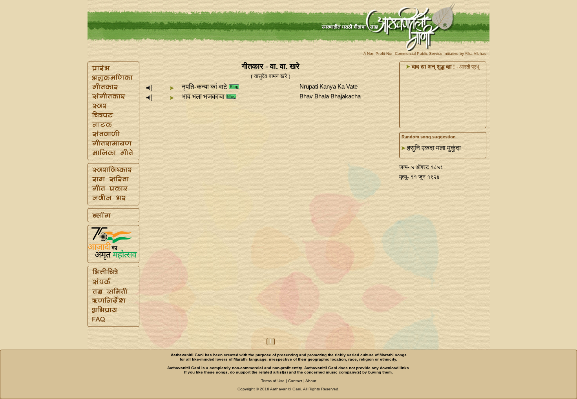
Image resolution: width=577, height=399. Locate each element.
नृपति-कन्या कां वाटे (204, 87)
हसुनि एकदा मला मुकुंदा (434, 148)
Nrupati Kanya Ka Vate (328, 86)
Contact (295, 381)
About (310, 381)
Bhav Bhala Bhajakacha (330, 96)
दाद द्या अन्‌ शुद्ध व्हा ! (432, 66)
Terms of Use (273, 381)
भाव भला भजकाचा (203, 96)
